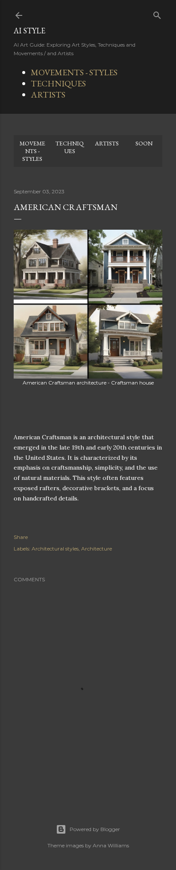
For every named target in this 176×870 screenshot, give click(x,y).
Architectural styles (55, 548)
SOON (144, 143)
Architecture (96, 548)
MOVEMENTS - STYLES (74, 72)
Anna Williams (111, 845)
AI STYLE (29, 31)
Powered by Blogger (95, 829)
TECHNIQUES (58, 83)
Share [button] (21, 537)
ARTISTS (48, 94)
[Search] (157, 13)
